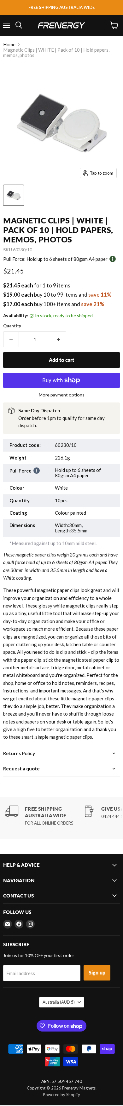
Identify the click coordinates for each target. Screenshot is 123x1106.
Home (9, 44)
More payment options (62, 394)
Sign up (97, 972)
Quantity (12, 326)
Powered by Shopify (61, 1094)
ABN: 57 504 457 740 (61, 1081)
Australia (59, 1002)
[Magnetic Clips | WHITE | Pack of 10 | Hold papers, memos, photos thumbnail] (13, 195)
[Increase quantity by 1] (59, 339)
